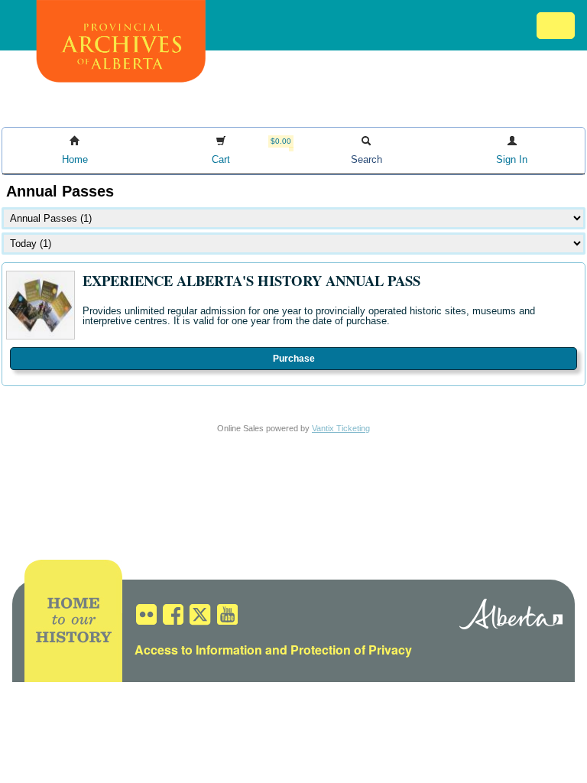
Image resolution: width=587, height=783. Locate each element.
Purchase (294, 358)
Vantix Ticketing (341, 428)
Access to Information (198, 649)
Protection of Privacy (351, 649)
